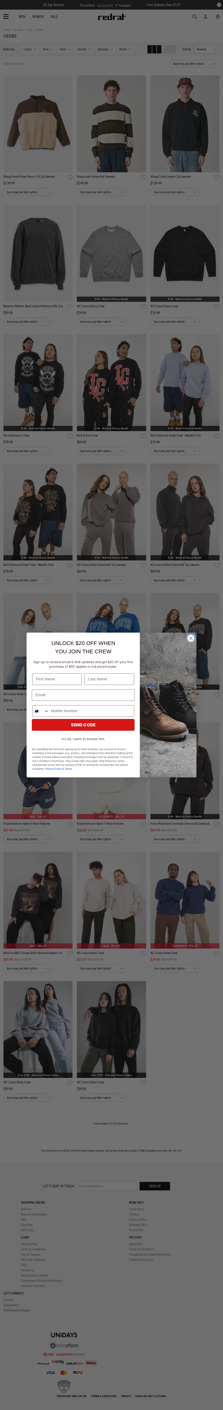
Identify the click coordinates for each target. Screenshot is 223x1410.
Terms (68, 768)
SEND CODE (83, 725)
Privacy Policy (53, 768)
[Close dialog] (191, 638)
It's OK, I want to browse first (83, 739)
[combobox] (40, 711)
